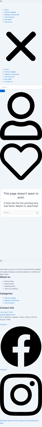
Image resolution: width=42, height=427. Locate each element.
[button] (21, 46)
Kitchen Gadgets (10, 12)
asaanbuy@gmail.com (7, 315)
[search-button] (2, 91)
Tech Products (9, 17)
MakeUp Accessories (11, 15)
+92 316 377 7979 (6, 312)
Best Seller (8, 19)
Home (6, 10)
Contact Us (8, 22)
